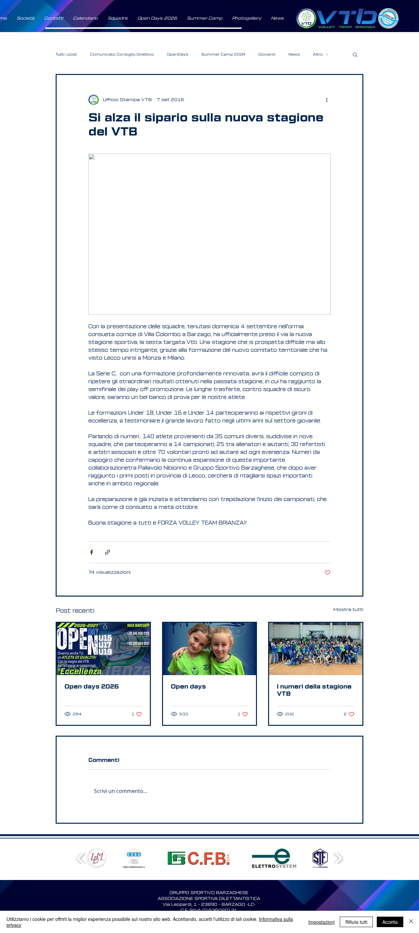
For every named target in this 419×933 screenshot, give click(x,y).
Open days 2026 (91, 687)
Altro (318, 54)
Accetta (390, 922)
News (294, 54)
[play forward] (338, 858)
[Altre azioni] (327, 100)
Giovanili (266, 54)
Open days (188, 687)
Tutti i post (66, 54)
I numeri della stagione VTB (314, 690)
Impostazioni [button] (321, 922)
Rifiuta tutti (356, 922)
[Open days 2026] (103, 649)
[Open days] (209, 649)
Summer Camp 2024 (223, 54)
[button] (25, 18)
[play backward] (81, 858)
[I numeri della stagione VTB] (315, 649)
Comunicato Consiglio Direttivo (122, 54)
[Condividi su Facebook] (91, 552)
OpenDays (177, 54)
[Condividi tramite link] (107, 552)
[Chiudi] (411, 922)
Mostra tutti (348, 609)
